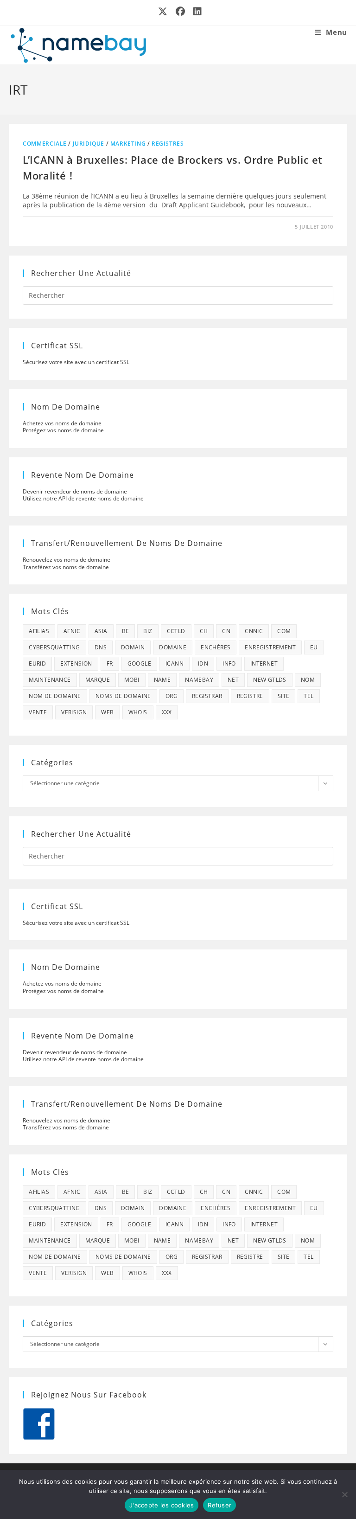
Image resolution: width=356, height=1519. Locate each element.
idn (203, 663)
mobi (132, 680)
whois (137, 712)
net (233, 680)
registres (168, 143)
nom (308, 680)
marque (97, 680)
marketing (128, 143)
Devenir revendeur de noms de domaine (75, 491)
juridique (88, 143)
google (139, 663)
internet (264, 663)
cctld (176, 631)
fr (110, 663)
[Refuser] (344, 1494)
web (107, 712)
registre (250, 696)
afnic (72, 631)
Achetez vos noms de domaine (62, 423)
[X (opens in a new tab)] (163, 11)
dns (101, 647)
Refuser (219, 1505)
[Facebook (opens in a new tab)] (181, 11)
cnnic (254, 631)
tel (308, 696)
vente (38, 712)
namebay (199, 680)
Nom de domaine (55, 696)
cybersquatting (54, 647)
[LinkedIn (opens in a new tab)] (196, 11)
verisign (74, 712)
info (229, 663)
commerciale (45, 143)
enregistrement (270, 647)
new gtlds (269, 680)
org (171, 696)
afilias (39, 631)
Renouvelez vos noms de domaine (66, 560)
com (284, 631)
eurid (37, 663)
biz (147, 631)
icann (174, 663)
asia (101, 631)
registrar (207, 696)
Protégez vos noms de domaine (63, 430)
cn (226, 631)
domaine (172, 647)
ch (204, 631)
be (125, 631)
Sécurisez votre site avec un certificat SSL (76, 362)
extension (76, 663)
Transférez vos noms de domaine (66, 567)
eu (314, 647)
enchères (215, 647)
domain (133, 647)
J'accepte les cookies (161, 1505)
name (162, 680)
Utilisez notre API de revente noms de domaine (83, 498)
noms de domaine (123, 696)
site (284, 696)
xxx (167, 712)
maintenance (49, 680)
